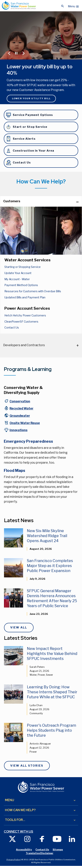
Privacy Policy (13, 860)
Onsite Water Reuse (25, 423)
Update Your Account (17, 273)
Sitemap (58, 849)
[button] (73, 5)
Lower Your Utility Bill (31, 98)
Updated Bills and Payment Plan (24, 297)
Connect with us (18, 831)
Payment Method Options (21, 285)
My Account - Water (17, 279)
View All (18, 627)
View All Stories (26, 765)
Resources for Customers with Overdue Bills (32, 291)
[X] (12, 838)
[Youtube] (57, 838)
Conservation (20, 401)
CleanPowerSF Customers (21, 321)
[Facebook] (42, 838)
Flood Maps (14, 470)
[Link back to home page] (19, 5)
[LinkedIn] (71, 838)
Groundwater (20, 416)
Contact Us (11, 327)
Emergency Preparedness (28, 441)
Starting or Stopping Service (22, 267)
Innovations (18, 430)
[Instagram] (27, 838)
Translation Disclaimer (39, 853)
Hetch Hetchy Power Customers (25, 315)
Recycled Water (21, 408)
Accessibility (24, 849)
